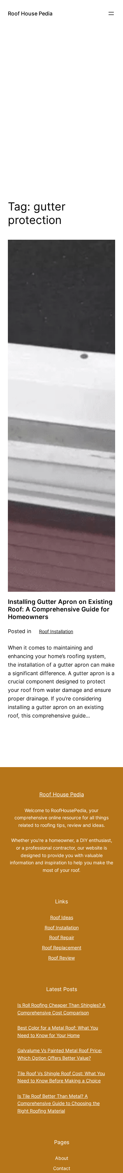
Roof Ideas (61, 917)
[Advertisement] (61, 112)
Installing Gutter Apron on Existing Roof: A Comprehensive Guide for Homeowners (60, 609)
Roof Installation (56, 631)
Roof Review (61, 958)
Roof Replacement (61, 947)
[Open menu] (111, 13)
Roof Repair (61, 937)
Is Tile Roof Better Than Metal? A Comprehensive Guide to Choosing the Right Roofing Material (58, 1103)
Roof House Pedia (30, 13)
